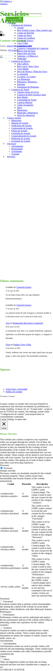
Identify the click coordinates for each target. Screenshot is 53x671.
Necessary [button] (4, 465)
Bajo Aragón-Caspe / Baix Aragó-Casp (34, 30)
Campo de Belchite (25, 33)
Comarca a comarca (15, 9)
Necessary (8, 468)
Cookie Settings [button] (7, 419)
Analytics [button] (4, 625)
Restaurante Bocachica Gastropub (28, 323)
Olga (8, 344)
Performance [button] (5, 612)
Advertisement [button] (6, 641)
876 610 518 (13, 50)
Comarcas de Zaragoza (21, 25)
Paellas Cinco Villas (22, 344)
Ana (7, 323)
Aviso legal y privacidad (16, 389)
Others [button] (3, 656)
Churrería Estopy (24, 287)
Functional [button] (4, 598)
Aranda (20, 27)
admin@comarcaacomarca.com (19, 46)
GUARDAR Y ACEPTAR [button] (12, 669)
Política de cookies (14, 391)
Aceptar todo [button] (20, 419)
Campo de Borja (24, 35)
